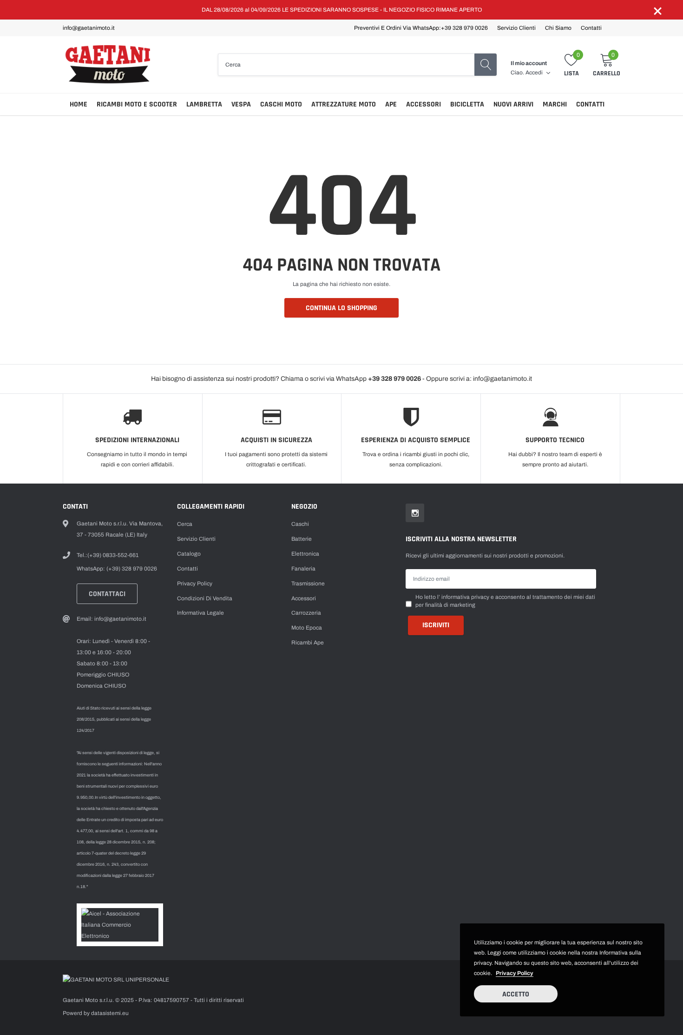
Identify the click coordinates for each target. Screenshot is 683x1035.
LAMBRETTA (204, 104)
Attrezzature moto (343, 104)
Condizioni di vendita (204, 598)
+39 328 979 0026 (464, 28)
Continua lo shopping (341, 308)
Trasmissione (308, 583)
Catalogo (189, 554)
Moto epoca (306, 627)
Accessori (423, 104)
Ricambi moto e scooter (137, 104)
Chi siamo (558, 28)
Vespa (241, 104)
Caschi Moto (281, 104)
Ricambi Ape (307, 642)
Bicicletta (467, 104)
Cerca (184, 524)
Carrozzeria (306, 613)
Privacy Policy (194, 583)
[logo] (110, 64)
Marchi (555, 104)
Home (78, 104)
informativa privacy (465, 597)
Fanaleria (303, 568)
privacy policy (514, 973)
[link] (415, 513)
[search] (485, 64)
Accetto (515, 994)
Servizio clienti (516, 28)
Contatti (591, 28)
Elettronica (305, 554)
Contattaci (107, 594)
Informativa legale (200, 613)
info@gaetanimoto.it (89, 28)
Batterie (301, 539)
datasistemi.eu (110, 1013)
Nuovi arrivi (513, 104)
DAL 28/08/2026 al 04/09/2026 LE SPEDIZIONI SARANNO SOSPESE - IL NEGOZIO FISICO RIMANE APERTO (342, 10)
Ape (391, 104)
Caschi (300, 524)
